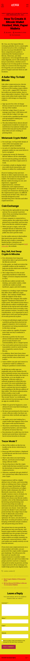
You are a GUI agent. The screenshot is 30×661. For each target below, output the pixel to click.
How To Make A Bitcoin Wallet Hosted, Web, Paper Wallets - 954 (15, 14)
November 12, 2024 (20, 32)
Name (4, 618)
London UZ (12, 571)
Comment (5, 603)
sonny (9, 32)
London (6, 571)
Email (4, 625)
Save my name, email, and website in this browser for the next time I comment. (14, 641)
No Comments (16, 35)
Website (4, 633)
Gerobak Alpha (11, 657)
